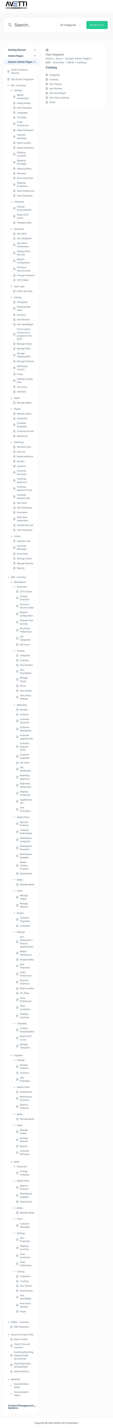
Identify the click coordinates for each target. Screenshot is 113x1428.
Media (17, 398)
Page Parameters (25, 130)
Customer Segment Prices (24, 488)
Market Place (23, 817)
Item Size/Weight (25, 324)
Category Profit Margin (26, 831)
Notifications (26, 873)
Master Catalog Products (24, 865)
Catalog (17, 297)
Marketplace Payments (26, 848)
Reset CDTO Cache (23, 216)
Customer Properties (22, 425)
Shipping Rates (24, 168)
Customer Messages (22, 547)
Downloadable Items (24, 308)
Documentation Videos (21, 1393)
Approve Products (24, 823)
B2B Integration (21, 1326)
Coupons (21, 466)
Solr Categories (24, 238)
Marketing (19, 442)
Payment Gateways (21, 136)
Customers (22, 418)
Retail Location (24, 143)
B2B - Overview (18, 577)
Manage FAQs (23, 348)
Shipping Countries (21, 154)
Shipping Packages (21, 162)
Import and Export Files (22, 1334)
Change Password (25, 275)
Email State (22, 554)
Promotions (22, 512)
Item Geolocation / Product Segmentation (26, 942)
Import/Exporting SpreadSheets (22, 1365)
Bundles (21, 461)
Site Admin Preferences (23, 245)
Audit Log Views (24, 291)
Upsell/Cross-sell (25, 525)
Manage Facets (24, 343)
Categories (22, 302)
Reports (20, 568)
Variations (21, 391)
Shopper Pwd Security (23, 253)
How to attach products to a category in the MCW (24, 334)
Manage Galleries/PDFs (24, 355)
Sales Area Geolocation (22, 519)
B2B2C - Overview (20, 1322)
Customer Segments (22, 480)
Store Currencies (25, 178)
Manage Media (24, 402)
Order (20, 890)
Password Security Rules (24, 269)
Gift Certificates (24, 507)
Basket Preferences (23, 96)
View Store (22, 387)
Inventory (21, 315)
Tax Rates (21, 117)
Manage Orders (24, 558)
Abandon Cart (23, 541)
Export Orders (21, 1339)
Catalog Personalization (24, 208)
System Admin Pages (77, 58)
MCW (16, 1162)
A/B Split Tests (24, 447)
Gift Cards (22, 503)
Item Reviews (23, 319)
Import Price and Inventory (22, 1346)
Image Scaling (24, 103)
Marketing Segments (25, 777)
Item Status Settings (25, 697)
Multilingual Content (22, 368)
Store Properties (25, 195)
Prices (20, 374)
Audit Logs (19, 286)
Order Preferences (23, 123)
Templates (19, 201)
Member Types (24, 413)
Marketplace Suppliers (26, 856)
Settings (18, 90)
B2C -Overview (18, 85)
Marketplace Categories (26, 839)
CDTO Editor (23, 280)
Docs (59, 58)
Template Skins (24, 222)
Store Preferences (25, 191)
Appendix (15, 1379)
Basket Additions (25, 456)
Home (49, 58)
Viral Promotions (24, 530)
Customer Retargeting (25, 729)
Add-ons (21, 451)
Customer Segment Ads (23, 496)
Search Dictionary (25, 147)
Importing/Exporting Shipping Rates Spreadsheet (23, 1355)
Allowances (22, 436)
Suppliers (18, 1055)
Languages (22, 112)
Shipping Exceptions (22, 184)
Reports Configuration (23, 261)
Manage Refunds (25, 563)
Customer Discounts (21, 472)
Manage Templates (25, 1046)
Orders (17, 536)
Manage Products (25, 361)
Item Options (26, 690)
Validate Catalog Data (25, 380)
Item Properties (24, 107)
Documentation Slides (21, 1385)
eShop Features (21, 1371)
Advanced (19, 229)
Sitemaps (21, 173)
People (17, 409)
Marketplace (20, 582)
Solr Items (21, 233)
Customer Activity (25, 431)
